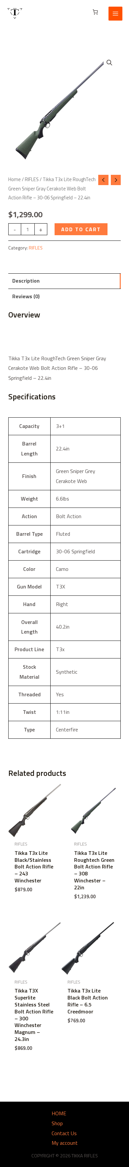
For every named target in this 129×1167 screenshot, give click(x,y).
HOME (59, 1113)
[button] (109, 63)
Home (14, 179)
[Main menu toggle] (115, 14)
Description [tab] (26, 281)
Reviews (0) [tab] (26, 296)
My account (65, 1143)
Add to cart (81, 229)
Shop (57, 1123)
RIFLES (32, 179)
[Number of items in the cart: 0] (95, 12)
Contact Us (64, 1133)
